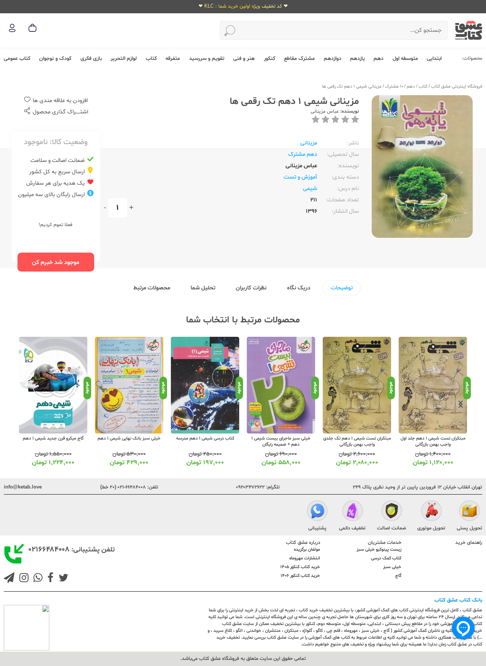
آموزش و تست (300, 177)
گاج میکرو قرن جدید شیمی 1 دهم (53, 438)
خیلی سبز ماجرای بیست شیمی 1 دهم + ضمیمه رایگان (281, 441)
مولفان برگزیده (307, 550)
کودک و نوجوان (55, 58)
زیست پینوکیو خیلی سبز (379, 550)
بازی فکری (91, 58)
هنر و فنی (244, 58)
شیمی (310, 189)
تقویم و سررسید (206, 58)
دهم (378, 58)
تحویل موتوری (431, 528)
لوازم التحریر (123, 58)
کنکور (269, 58)
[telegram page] (9, 579)
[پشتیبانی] (317, 511)
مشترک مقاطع (299, 58)
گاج (398, 576)
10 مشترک (394, 86)
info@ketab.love (23, 487)
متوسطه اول (405, 58)
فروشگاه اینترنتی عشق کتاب (456, 86)
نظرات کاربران (251, 288)
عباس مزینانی (325, 111)
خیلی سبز (392, 567)
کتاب (151, 58)
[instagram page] (22, 579)
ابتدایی (434, 58)
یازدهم (357, 58)
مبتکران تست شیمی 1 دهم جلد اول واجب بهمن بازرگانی (433, 441)
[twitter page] (61, 579)
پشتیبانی (317, 528)
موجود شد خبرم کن (55, 262)
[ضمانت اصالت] (391, 511)
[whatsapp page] (36, 579)
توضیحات (342, 288)
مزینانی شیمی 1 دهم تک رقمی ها (352, 86)
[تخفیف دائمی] (352, 511)
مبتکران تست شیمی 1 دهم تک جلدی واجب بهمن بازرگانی (357, 441)
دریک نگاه (298, 288)
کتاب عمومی (17, 58)
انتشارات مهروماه (304, 558)
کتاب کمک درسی (386, 558)
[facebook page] (49, 579)
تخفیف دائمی (352, 528)
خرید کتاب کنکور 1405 (300, 567)
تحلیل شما (203, 288)
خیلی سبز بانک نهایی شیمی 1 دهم (129, 438)
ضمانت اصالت (391, 528)
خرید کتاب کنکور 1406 (300, 576)
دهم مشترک (302, 155)
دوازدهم (332, 58)
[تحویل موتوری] (431, 511)
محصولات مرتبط (151, 288)
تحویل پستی (469, 528)
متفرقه (173, 58)
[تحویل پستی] (469, 511)
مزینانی (308, 143)
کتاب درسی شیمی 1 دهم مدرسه (205, 438)
